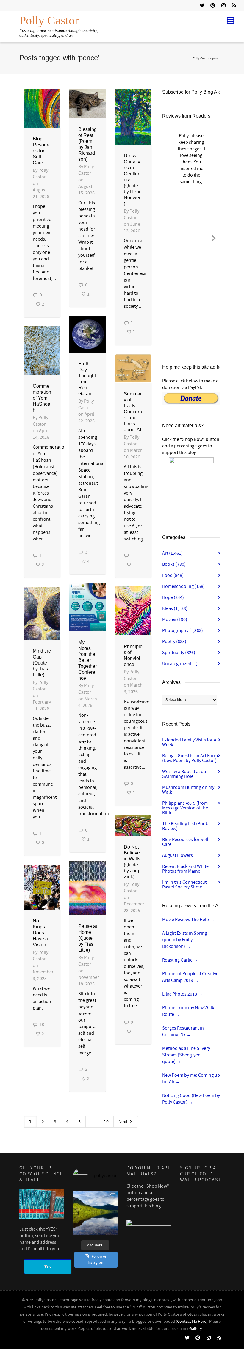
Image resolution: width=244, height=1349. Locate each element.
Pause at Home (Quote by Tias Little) (87, 938)
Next (123, 1122)
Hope (173, 597)
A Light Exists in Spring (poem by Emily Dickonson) (184, 939)
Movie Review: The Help (188, 919)
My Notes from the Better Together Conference (87, 660)
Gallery (195, 1328)
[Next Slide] (213, 237)
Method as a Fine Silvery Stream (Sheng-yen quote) (186, 1054)
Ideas (174, 608)
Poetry (174, 642)
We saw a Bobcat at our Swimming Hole (185, 774)
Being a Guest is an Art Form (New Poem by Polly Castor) (190, 758)
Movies (174, 619)
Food (173, 575)
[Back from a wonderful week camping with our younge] (95, 1213)
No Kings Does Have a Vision (40, 932)
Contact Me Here (191, 1321)
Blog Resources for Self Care (42, 150)
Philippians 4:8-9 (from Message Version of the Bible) (185, 808)
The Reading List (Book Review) (185, 826)
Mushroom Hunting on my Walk (188, 789)
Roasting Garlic (180, 960)
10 (106, 1122)
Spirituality (178, 653)
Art (172, 553)
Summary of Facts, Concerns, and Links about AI (133, 411)
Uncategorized (180, 664)
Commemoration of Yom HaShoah (42, 398)
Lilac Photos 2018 (182, 994)
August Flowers (177, 855)
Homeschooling (183, 586)
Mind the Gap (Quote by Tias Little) (42, 662)
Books (174, 564)
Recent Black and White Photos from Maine (185, 868)
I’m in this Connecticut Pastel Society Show (184, 884)
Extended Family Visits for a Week (189, 742)
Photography (182, 630)
